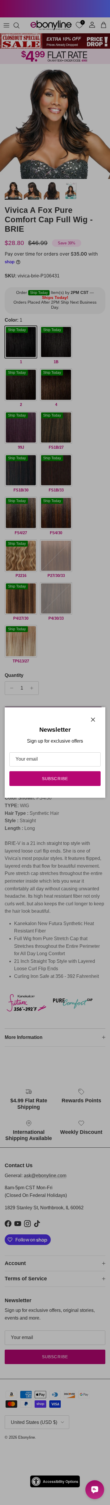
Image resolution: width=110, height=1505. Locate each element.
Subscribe (55, 778)
